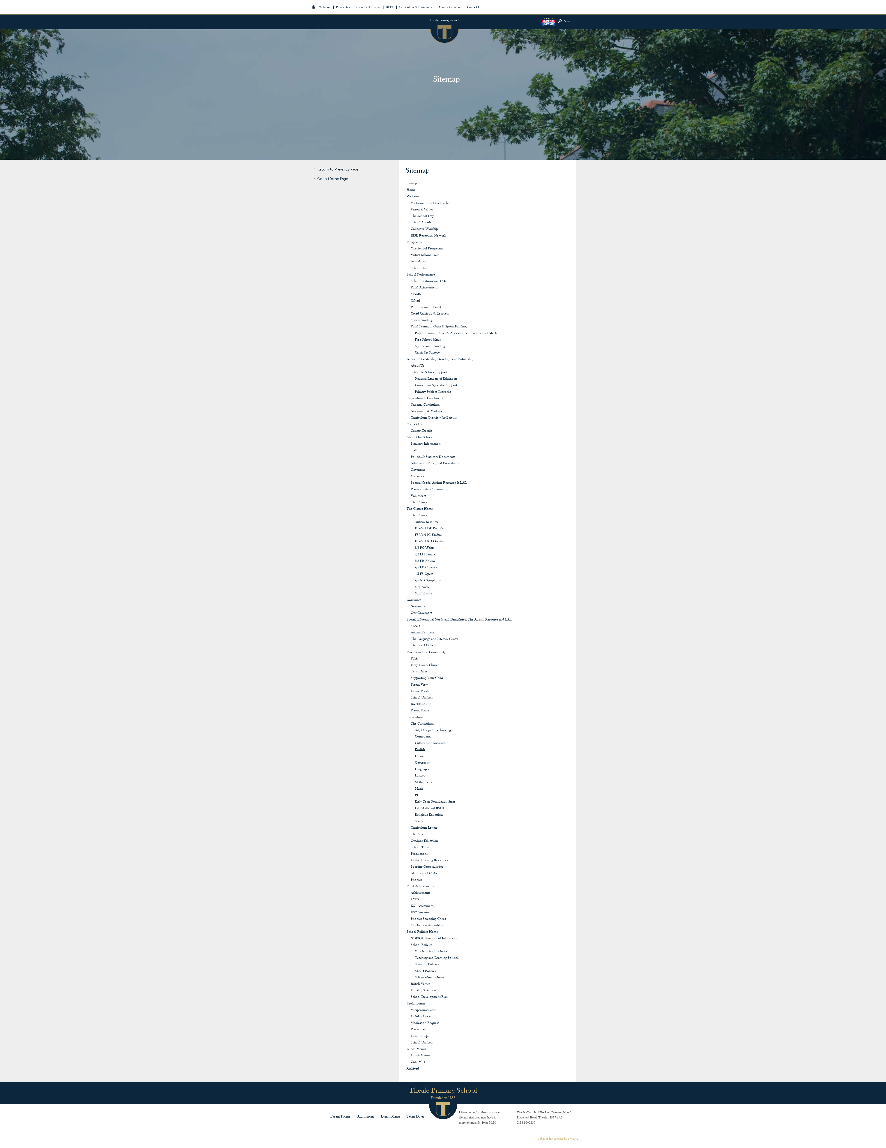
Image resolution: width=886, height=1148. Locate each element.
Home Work (420, 691)
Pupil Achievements (425, 287)
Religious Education (429, 815)
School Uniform (422, 268)
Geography (422, 762)
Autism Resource (427, 522)
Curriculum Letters (424, 828)
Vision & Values (422, 209)
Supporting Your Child (427, 678)
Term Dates (419, 671)
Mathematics (423, 782)
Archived (413, 1068)
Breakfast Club (421, 704)
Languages (422, 769)
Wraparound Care (423, 1010)
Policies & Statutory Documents (433, 457)
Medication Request (425, 1023)
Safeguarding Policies (429, 977)
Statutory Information (425, 444)
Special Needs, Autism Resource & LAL (439, 483)
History (420, 775)
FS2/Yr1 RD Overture (430, 541)
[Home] (313, 7)
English (420, 750)
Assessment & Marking (426, 411)
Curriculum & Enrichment (425, 398)
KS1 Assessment (422, 906)
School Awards (421, 222)
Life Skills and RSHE (430, 808)
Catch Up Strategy (427, 352)
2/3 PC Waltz (424, 548)
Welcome (413, 196)
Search (567, 21)
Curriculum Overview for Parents (434, 418)
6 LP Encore (423, 593)
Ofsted (415, 301)
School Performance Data (428, 281)
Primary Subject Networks (433, 392)
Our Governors (421, 613)
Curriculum (415, 717)
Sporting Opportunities (427, 867)
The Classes (419, 502)
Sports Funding (421, 320)
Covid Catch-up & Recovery (430, 313)
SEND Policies (425, 971)
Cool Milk (418, 1062)
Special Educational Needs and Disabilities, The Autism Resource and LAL (459, 619)
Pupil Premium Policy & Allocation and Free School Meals (456, 333)
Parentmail (418, 1029)
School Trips (420, 847)
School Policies (421, 945)
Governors (418, 470)
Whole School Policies (431, 951)
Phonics (416, 880)
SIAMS (416, 294)
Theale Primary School (444, 29)
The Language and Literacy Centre (434, 639)
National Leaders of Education (436, 379)
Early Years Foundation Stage (435, 801)
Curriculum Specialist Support (436, 385)
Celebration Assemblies (427, 925)
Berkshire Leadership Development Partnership (440, 359)
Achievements (420, 893)
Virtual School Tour (425, 255)
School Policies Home (422, 932)
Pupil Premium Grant (426, 307)
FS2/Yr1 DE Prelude (429, 528)
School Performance (421, 274)
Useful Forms (416, 1003)
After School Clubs (424, 873)
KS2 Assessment (422, 912)
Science (420, 821)
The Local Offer (422, 645)
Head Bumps (420, 1036)
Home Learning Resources (429, 860)
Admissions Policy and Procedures (435, 463)
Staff (414, 450)
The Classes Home (420, 509)
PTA (414, 658)
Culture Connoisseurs (430, 743)
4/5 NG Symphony (428, 580)
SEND (415, 626)
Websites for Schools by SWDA (557, 1139)
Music (419, 789)
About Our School (420, 437)
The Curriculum (422, 723)
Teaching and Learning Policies (436, 958)
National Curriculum (425, 405)
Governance (419, 606)
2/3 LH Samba (425, 554)
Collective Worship (424, 229)
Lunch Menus (416, 1049)
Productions (419, 854)
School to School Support (429, 372)
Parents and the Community (426, 652)
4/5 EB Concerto (426, 567)
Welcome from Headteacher (431, 203)
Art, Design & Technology (433, 730)
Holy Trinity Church (425, 665)
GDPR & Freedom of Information (434, 938)
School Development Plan (429, 997)
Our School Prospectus (427, 248)
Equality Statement (424, 990)
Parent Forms (420, 710)
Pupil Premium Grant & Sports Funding (439, 326)
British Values (420, 984)
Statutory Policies (427, 964)
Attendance (418, 261)
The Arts (417, 834)
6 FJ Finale (422, 587)
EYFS (415, 899)
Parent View (419, 684)
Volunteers (418, 496)
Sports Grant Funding (430, 346)
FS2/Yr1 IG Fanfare (428, 535)
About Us (417, 366)
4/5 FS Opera (424, 574)
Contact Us (414, 424)
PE (417, 795)
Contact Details (421, 431)
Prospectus (414, 242)
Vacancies (417, 476)
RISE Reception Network (428, 235)
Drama (419, 756)
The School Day (422, 216)
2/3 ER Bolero (425, 561)
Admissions (365, 1116)
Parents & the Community (429, 489)
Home (411, 190)
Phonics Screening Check (428, 919)
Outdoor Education (424, 841)
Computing (423, 736)
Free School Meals (428, 340)
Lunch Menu (390, 1116)
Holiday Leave (421, 1016)
